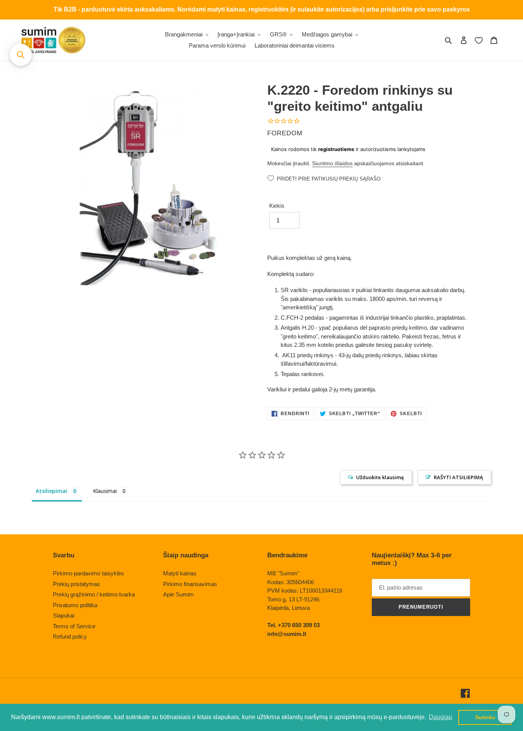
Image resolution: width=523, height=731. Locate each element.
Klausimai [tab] (105, 490)
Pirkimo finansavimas (190, 584)
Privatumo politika (75, 605)
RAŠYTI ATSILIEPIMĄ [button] (458, 477)
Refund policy (70, 636)
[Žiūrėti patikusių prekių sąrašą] (479, 40)
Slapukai (63, 615)
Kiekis (276, 205)
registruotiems (336, 149)
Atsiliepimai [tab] (51, 490)
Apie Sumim (178, 594)
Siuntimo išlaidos (332, 163)
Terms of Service (74, 626)
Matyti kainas (179, 573)
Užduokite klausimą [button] (380, 477)
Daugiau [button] (440, 717)
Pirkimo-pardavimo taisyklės (88, 573)
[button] (21, 55)
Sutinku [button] (485, 717)
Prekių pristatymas (76, 584)
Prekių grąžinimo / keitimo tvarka (94, 594)
